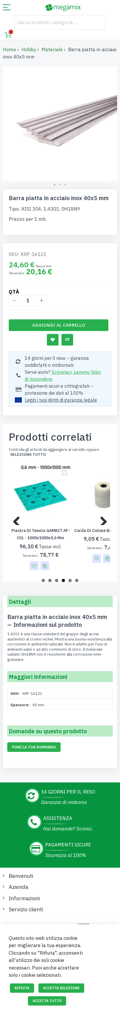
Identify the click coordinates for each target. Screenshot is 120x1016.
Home (9, 49)
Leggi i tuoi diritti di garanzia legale (61, 400)
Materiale (52, 49)
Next (101, 519)
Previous (18, 519)
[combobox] (60, 22)
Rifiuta (22, 988)
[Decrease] (14, 301)
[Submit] (98, 22)
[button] (54, 185)
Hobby (29, 49)
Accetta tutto (47, 1001)
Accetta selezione (61, 988)
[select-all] (28, 454)
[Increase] (41, 301)
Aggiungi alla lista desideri (53, 340)
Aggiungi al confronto (67, 340)
